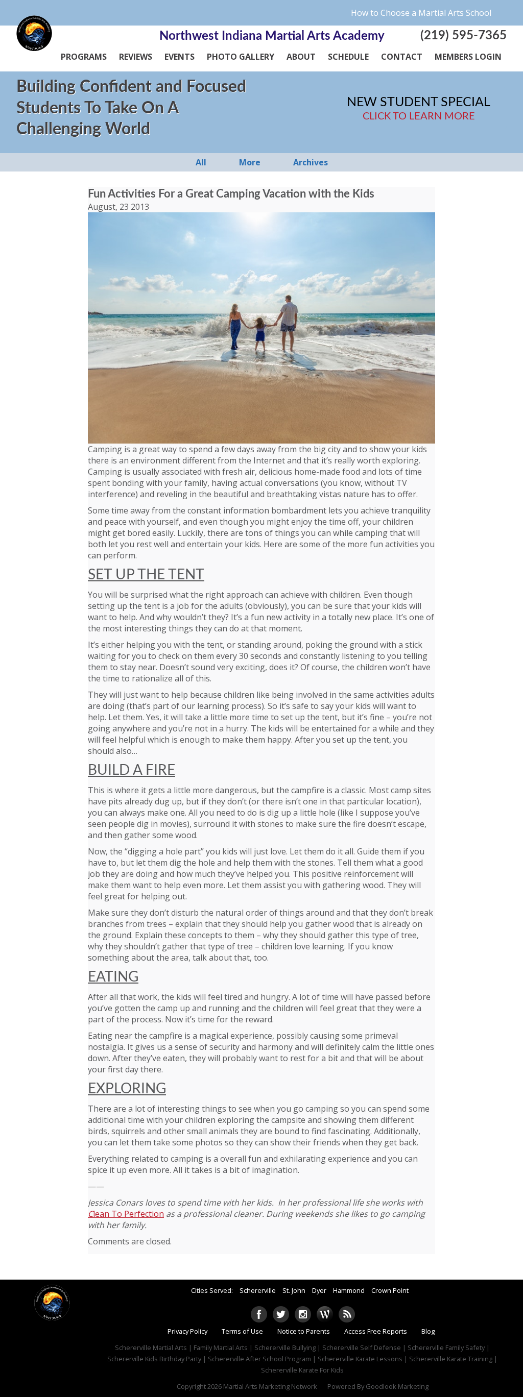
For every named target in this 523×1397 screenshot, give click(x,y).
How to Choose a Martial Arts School (421, 12)
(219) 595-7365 (463, 36)
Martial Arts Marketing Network (270, 1386)
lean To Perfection (128, 1213)
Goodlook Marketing (397, 1386)
